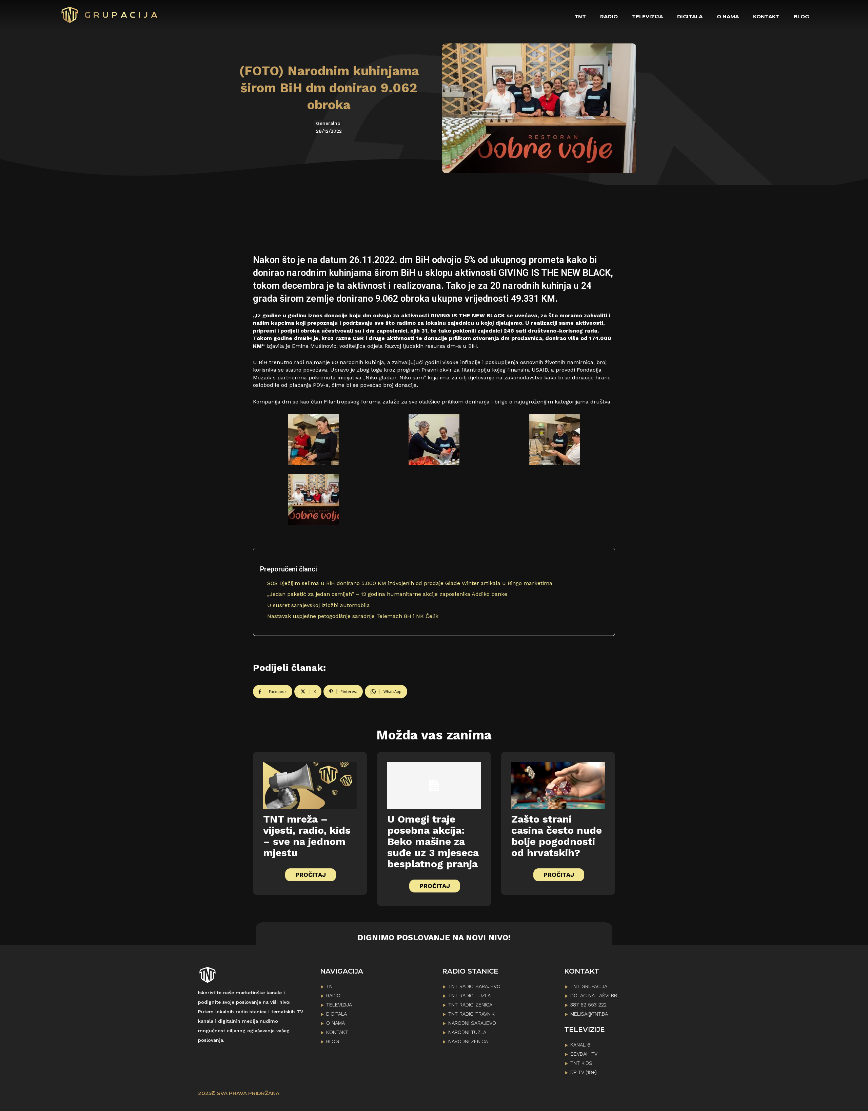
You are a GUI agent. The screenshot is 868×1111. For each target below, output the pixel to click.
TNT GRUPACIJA (588, 986)
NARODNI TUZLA (467, 1032)
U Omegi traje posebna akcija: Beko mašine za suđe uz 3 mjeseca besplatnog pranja (433, 841)
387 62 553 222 (588, 1005)
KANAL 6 (580, 1045)
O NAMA (335, 1023)
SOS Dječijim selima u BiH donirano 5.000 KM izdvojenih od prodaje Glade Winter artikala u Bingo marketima (409, 583)
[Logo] (110, 15)
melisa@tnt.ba (589, 1014)
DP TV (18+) (583, 1072)
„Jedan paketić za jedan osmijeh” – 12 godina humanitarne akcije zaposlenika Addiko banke (387, 594)
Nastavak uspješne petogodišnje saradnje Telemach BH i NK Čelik (352, 616)
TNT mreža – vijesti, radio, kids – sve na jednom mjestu (307, 836)
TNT (331, 986)
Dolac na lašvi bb (593, 996)
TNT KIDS (581, 1063)
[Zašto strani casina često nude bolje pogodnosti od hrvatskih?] (558, 785)
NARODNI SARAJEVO (472, 1023)
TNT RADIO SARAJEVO (474, 986)
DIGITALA (336, 1014)
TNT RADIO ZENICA (470, 1005)
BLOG (332, 1041)
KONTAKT (337, 1032)
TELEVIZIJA (339, 1005)
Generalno (328, 123)
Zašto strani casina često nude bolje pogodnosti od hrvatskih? (556, 836)
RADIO (333, 996)
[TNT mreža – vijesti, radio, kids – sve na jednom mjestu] (310, 785)
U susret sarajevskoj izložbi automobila (318, 605)
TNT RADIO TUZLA (469, 996)
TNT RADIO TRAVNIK (471, 1014)
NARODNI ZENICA (468, 1041)
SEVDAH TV (583, 1054)
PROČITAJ (310, 874)
